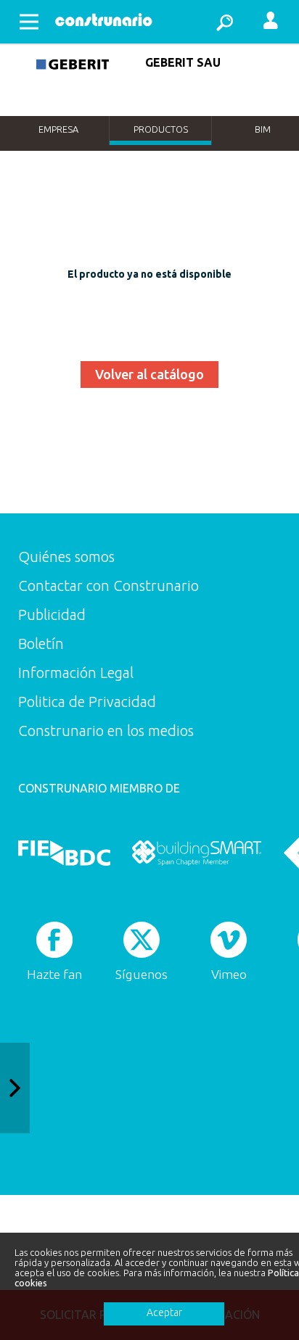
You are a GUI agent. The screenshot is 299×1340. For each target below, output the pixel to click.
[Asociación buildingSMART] (196, 852)
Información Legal (76, 672)
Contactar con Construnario (108, 585)
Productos (161, 129)
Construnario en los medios (106, 730)
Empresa (58, 129)
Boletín (41, 643)
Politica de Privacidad (87, 701)
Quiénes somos (66, 556)
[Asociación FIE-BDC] (64, 852)
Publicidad (52, 614)
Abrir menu (29, 22)
